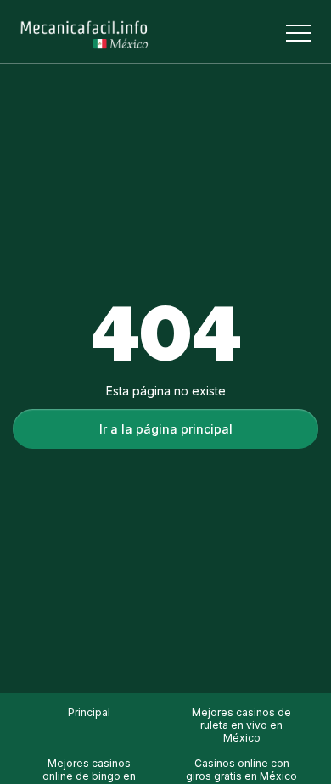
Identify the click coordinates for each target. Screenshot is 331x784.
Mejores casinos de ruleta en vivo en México (241, 725)
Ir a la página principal (166, 429)
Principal (89, 712)
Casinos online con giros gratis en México (241, 769)
